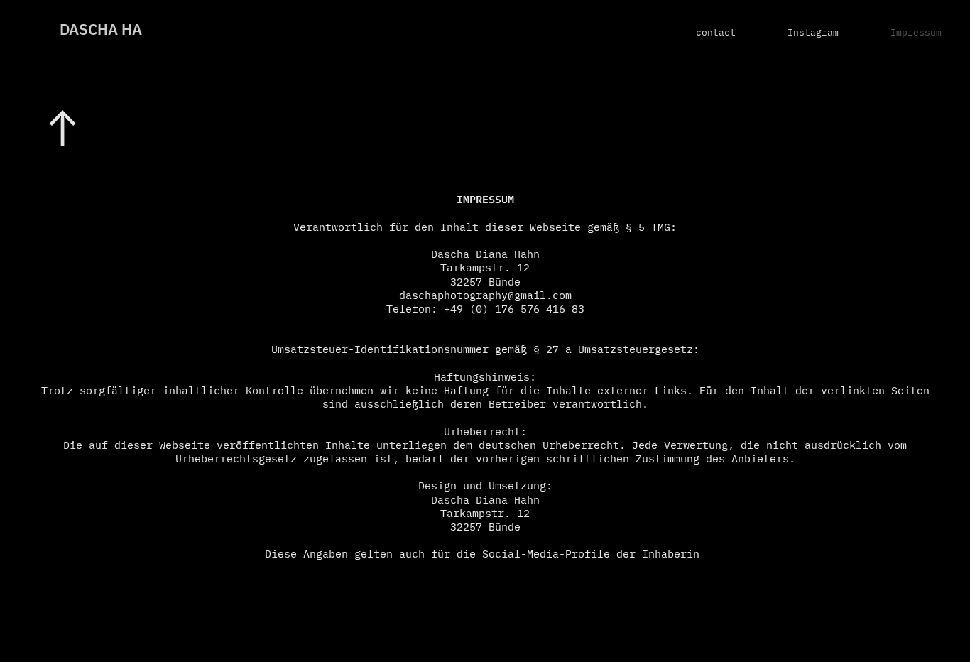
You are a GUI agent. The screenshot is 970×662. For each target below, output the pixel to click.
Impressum (916, 33)
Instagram (813, 33)
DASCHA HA (101, 30)
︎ (62, 131)
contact (716, 33)
